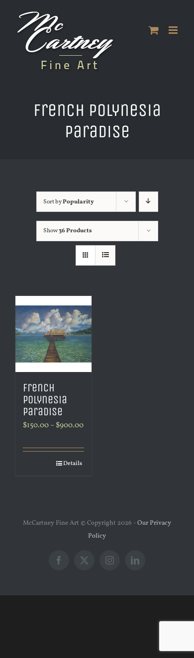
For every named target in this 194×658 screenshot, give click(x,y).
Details (72, 464)
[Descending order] (148, 201)
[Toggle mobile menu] (174, 30)
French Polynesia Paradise (45, 399)
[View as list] (105, 255)
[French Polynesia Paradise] (53, 334)
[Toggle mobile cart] (154, 30)
